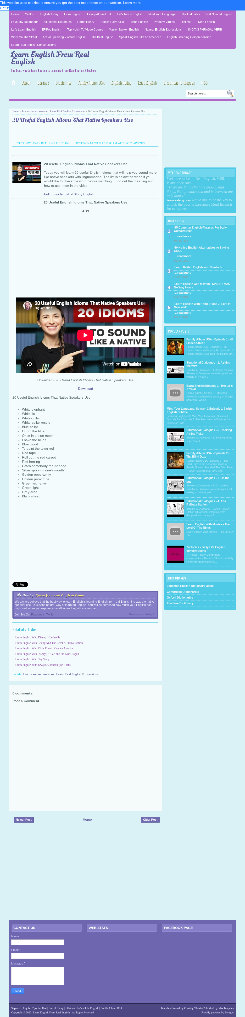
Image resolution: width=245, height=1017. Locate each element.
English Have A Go (112, 22)
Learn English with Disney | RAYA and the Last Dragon (47, 654)
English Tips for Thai (35, 1008)
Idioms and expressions (35, 111)
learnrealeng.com (179, 200)
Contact (43, 83)
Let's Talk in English (130, 14)
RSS (204, 83)
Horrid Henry (85, 22)
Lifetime (185, 22)
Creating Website (193, 1008)
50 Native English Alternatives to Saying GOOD (201, 249)
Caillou (29, 14)
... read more (182, 236)
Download (85, 389)
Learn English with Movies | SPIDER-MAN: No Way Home (202, 285)
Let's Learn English (23, 29)
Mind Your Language (162, 14)
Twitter (50, 614)
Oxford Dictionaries (180, 597)
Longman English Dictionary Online (190, 586)
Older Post (150, 819)
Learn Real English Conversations (33, 45)
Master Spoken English (124, 29)
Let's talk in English (88, 1008)
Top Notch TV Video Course (85, 29)
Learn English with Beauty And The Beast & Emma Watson (49, 643)
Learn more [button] (132, 3)
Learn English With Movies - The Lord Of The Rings (208, 526)
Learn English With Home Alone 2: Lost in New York (202, 305)
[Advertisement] (65, 104)
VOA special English (219, 14)
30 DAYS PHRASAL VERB (204, 29)
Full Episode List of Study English (69, 194)
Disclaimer (63, 83)
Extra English (72, 14)
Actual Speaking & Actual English (64, 37)
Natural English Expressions (163, 29)
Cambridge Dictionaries (183, 592)
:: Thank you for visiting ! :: (141, 614)
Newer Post (24, 819)
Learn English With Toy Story (32, 659)
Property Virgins (164, 22)
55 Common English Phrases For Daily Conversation (200, 229)
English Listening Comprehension (189, 37)
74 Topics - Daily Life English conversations (205, 549)
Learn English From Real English (50, 58)
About (26, 83)
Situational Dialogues (58, 22)
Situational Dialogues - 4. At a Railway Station (206, 503)
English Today (49, 14)
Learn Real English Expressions (67, 111)
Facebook (37, 614)
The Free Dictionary (180, 603)
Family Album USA (99, 14)
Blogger (229, 1012)
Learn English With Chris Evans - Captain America (44, 648)
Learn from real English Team (60, 595)
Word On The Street (24, 37)
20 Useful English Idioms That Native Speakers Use (72, 120)
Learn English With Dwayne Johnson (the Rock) (43, 665)
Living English (139, 22)
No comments (135, 143)
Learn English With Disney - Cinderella (37, 637)
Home (15, 14)
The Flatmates (190, 14)
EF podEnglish (51, 29)
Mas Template (226, 1008)
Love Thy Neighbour (24, 22)
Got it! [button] (4, 8)
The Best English (102, 37)
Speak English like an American (140, 37)
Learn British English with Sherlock (198, 267)
